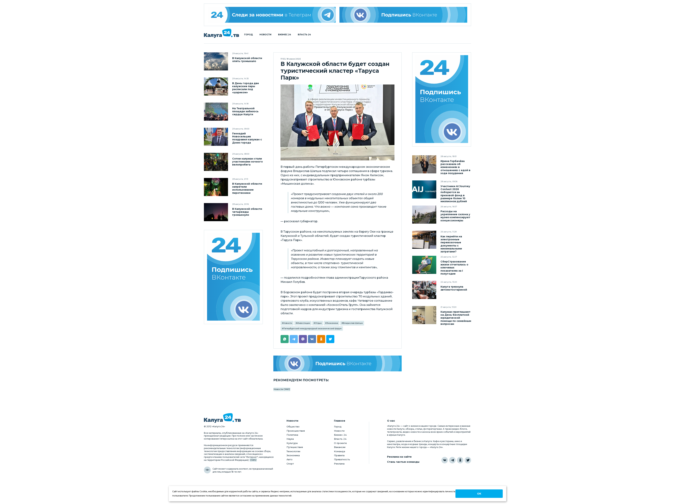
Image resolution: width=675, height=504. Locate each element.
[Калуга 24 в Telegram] (452, 460)
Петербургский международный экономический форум (312, 328)
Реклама (339, 463)
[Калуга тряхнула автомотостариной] (424, 290)
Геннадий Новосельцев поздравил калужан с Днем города (247, 138)
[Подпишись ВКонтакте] (403, 15)
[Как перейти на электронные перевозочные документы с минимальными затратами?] (424, 240)
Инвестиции (303, 323)
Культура (292, 443)
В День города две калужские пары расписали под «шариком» (245, 88)
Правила (339, 455)
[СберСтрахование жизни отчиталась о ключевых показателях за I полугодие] (424, 265)
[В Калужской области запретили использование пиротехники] (216, 187)
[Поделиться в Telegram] (293, 339)
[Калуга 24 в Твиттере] (468, 460)
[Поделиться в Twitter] (330, 339)
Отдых (318, 323)
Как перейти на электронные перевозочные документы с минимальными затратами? (451, 244)
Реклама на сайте (399, 456)
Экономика (332, 323)
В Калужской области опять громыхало (247, 60)
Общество (293, 426)
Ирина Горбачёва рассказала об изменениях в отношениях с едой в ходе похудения (455, 167)
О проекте (340, 443)
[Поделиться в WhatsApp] (284, 339)
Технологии (293, 451)
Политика (292, 434)
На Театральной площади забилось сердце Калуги (245, 111)
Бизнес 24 (284, 34)
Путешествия (295, 447)
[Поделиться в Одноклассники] (321, 339)
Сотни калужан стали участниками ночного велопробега (247, 161)
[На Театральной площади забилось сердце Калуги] (216, 112)
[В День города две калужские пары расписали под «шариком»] (216, 86)
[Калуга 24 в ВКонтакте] (444, 460)
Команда (339, 451)
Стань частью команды (403, 461)
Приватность (342, 459)
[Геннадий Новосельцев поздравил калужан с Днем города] (216, 137)
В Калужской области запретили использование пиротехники (247, 188)
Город (248, 34)
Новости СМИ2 (282, 389)
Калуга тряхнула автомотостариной (454, 288)
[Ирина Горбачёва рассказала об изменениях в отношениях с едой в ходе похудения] (424, 164)
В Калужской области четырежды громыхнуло (247, 211)
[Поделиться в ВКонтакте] (312, 339)
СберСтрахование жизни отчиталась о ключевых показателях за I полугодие (454, 267)
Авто (289, 459)
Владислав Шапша (353, 323)
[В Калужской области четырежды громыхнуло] (216, 212)
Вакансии (339, 447)
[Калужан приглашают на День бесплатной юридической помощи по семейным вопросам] (424, 315)
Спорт (290, 463)
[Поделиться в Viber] (303, 339)
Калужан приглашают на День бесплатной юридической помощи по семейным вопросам (456, 317)
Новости (265, 34)
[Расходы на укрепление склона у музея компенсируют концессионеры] (424, 215)
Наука (290, 438)
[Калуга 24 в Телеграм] (272, 15)
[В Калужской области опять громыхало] (216, 61)
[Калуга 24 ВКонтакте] (233, 277)
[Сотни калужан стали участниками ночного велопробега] (216, 162)
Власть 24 (304, 34)
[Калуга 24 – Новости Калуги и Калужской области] (221, 33)
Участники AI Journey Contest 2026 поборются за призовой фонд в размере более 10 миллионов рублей (455, 194)
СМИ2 (253, 460)
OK (479, 493)
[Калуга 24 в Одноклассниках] (460, 460)
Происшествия (296, 430)
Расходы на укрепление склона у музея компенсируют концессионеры (455, 216)
